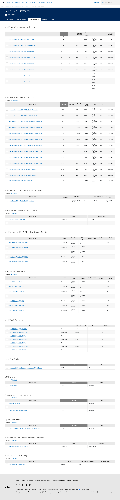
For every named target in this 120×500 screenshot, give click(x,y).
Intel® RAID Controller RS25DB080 (16, 300)
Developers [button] (33, 2)
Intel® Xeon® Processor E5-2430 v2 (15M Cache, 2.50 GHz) (21, 39)
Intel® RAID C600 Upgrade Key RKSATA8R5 (18, 332)
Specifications (10, 19)
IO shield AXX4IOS (13, 385)
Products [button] (10, 2)
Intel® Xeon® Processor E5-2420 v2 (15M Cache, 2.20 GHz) (21, 75)
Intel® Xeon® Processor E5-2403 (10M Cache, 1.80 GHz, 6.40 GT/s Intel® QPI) (25, 157)
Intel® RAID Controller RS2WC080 (16, 305)
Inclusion (68, 480)
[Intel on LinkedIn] (23, 485)
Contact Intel (30, 480)
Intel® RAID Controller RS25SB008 (16, 281)
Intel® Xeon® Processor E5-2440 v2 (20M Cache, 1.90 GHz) (21, 81)
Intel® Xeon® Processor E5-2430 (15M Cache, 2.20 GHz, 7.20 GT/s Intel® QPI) (25, 163)
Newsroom (37, 480)
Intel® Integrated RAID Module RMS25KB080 (18, 261)
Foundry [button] (49, 2)
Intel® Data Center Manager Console (17, 464)
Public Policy (75, 480)
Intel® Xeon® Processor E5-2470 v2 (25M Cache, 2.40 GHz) (21, 63)
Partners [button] (42, 2)
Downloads (44, 19)
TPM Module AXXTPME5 (14, 403)
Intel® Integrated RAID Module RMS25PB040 (18, 247)
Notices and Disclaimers (40, 492)
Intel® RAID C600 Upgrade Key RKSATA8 (17, 349)
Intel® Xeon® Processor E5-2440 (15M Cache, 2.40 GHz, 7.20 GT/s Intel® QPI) (25, 127)
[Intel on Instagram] (30, 485)
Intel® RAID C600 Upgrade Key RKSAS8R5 (18, 328)
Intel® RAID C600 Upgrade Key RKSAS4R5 (18, 339)
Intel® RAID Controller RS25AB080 (16, 286)
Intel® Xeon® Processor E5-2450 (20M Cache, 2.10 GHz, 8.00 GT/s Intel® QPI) (25, 121)
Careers (49, 480)
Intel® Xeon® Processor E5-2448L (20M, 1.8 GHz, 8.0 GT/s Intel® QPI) (23, 109)
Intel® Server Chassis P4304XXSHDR (17, 223)
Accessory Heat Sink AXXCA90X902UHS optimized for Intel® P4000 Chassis (25, 367)
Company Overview (20, 480)
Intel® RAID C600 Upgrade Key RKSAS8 (17, 342)
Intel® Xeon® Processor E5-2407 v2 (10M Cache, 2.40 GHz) (21, 69)
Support (52, 19)
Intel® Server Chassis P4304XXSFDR (17, 219)
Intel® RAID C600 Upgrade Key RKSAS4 (17, 335)
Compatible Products (34, 19)
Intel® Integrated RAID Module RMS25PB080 (18, 242)
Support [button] (17, 2)
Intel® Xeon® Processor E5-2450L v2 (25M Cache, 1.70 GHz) (22, 57)
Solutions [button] (25, 2)
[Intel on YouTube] (26, 485)
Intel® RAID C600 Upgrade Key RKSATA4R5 (18, 346)
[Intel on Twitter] (20, 485)
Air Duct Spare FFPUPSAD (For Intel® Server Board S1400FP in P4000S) (24, 428)
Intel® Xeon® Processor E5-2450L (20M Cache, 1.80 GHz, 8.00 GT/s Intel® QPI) (25, 115)
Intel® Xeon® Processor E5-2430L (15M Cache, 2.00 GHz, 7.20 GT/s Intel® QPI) (25, 145)
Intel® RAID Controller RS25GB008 (16, 291)
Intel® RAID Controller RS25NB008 (16, 296)
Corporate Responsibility (58, 480)
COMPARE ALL (14, 29)
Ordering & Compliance (21, 19)
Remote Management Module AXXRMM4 (18, 410)
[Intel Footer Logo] (8, 487)
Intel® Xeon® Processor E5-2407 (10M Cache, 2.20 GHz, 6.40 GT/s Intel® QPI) (25, 151)
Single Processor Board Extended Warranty (18, 446)
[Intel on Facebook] (16, 485)
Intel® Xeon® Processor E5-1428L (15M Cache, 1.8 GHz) (21, 180)
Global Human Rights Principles (101, 492)
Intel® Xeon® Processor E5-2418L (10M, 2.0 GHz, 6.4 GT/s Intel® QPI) (23, 175)
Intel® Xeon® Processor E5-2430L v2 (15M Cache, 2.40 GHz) (22, 45)
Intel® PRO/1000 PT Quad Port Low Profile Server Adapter (21, 200)
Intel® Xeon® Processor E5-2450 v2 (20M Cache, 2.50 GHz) (21, 87)
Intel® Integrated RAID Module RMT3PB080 (18, 252)
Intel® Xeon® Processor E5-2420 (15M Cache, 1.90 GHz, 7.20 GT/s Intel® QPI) (25, 133)
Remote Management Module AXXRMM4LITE (19, 407)
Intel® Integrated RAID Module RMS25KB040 (18, 256)
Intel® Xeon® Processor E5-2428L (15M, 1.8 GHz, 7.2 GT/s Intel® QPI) (23, 169)
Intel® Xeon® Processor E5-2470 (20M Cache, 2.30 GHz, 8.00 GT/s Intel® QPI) (25, 139)
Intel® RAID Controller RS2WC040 (16, 310)
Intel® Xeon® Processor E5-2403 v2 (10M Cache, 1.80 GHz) (21, 51)
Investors (43, 480)
